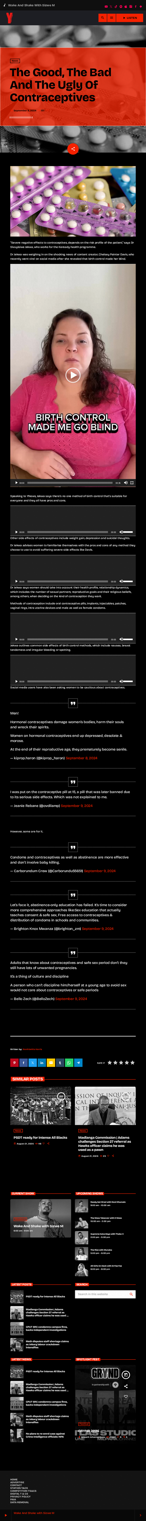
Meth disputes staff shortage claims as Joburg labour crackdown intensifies (47, 1344)
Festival (84, 1424)
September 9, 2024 (76, 806)
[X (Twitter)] (111, 7)
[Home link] (9, 18)
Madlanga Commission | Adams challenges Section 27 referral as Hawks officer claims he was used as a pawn (104, 1143)
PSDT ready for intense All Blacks (40, 1137)
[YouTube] (106, 7)
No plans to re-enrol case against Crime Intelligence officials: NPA (45, 1435)
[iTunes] (125, 7)
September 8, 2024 (81, 758)
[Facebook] (135, 7)
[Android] (140, 7)
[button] (73, 375)
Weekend (20, 1219)
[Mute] (126, 483)
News (15, 60)
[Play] (16, 483)
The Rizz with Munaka (101, 1250)
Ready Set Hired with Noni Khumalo (108, 1202)
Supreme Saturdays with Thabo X (107, 1234)
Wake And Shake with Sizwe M (38, 1226)
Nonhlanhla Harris (32, 1049)
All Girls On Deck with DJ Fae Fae (106, 1266)
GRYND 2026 (88, 1431)
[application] (73, 375)
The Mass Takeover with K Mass (106, 1218)
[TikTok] (115, 7)
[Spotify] (120, 7)
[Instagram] (130, 7)
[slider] (70, 483)
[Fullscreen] (132, 483)
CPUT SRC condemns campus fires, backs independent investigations (46, 1328)
